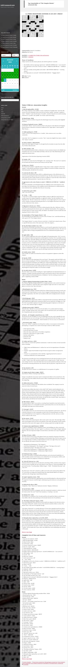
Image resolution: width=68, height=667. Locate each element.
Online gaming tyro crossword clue (50, 662)
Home (2, 107)
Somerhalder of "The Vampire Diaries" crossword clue (53, 663)
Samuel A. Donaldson (27, 662)
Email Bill (3, 113)
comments (30, 57)
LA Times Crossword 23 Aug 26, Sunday (8, 39)
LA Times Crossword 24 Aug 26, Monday (8, 37)
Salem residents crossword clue (37, 663)
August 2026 (10, 61)
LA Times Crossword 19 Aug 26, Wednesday (9, 47)
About (2, 111)
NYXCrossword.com (5, 115)
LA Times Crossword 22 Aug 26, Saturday (9, 41)
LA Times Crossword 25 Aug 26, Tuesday (8, 35)
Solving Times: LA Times (5, 117)
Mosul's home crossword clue (38, 662)
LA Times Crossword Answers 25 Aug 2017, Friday (44, 14)
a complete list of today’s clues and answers (38, 55)
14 (12, 76)
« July (3, 90)
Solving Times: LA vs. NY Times (7, 119)
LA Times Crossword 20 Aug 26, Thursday (9, 45)
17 (2, 80)
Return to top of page (27, 532)
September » (15, 90)
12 (7, 76)
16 (17, 76)
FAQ (2, 109)
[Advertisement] (10, 20)
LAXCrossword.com (8, 5)
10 (2, 76)
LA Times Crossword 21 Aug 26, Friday (8, 43)
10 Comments (25, 664)
